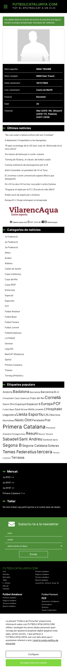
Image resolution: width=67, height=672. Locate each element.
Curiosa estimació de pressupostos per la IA (26, 165)
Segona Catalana (34, 445)
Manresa (55, 414)
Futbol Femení (12, 322)
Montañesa (8, 420)
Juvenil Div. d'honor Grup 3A (47, 583)
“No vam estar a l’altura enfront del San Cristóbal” (29, 135)
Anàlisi (8, 258)
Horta (31, 409)
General (9, 343)
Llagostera (9, 414)
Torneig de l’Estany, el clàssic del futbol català (28, 159)
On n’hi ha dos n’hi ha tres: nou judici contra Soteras (30, 184)
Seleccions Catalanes (50, 601)
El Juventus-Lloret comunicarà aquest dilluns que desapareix (29, 177)
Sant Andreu (30, 439)
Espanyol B (34, 404)
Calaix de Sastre (13, 268)
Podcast (6, 589)
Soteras (53, 445)
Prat (47, 420)
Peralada (38, 420)
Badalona (21, 391)
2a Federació (11, 242)
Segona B (12, 445)
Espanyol (20, 404)
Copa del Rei (11, 279)
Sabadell (11, 439)
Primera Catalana (13, 365)
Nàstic (19, 420)
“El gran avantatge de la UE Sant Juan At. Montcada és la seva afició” (33, 147)
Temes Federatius (19, 451)
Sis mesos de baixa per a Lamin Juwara (24, 154)
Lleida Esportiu (30, 414)
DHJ (12, 404)
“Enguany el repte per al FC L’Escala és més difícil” (30, 189)
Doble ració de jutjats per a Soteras (22, 194)
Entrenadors (47, 604)
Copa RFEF (10, 284)
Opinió (8, 359)
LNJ (47, 414)
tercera (44, 451)
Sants (55, 440)
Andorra (7, 391)
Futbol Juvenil (12, 327)
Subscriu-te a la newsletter (38, 524)
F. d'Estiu (6, 583)
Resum (32, 433)
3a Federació (11, 247)
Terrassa (17, 457)
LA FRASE (10, 338)
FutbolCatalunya (13, 332)
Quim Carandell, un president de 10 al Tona (26, 170)
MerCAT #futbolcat (14, 354)
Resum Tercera (45, 434)
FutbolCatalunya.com (35, 4)
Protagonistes (18, 434)
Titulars (8, 370)
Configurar (33, 654)
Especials (9, 300)
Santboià (47, 439)
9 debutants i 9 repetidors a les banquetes (25, 140)
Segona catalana (42, 574)
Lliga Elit (9, 348)
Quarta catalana (41, 580)
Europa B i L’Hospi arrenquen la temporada (26, 200)
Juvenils (39, 409)
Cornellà (53, 397)
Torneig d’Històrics (14, 375)
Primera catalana (42, 571)
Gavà (17, 409)
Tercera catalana (42, 577)
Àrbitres (9, 263)
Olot (28, 420)
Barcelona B (48, 392)
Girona (24, 409)
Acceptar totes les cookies (33, 662)
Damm (6, 404)
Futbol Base (11, 316)
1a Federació (11, 236)
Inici (4, 571)
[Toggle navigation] (5, 6)
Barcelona (35, 392)
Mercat (6, 586)
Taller (5, 580)
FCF (7, 306)
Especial (9, 295)
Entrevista (10, 290)
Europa (47, 404)
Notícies (6, 574)
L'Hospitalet (53, 409)
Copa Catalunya (13, 274)
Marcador (7, 577)
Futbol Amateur (12, 311)
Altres (8, 252)
